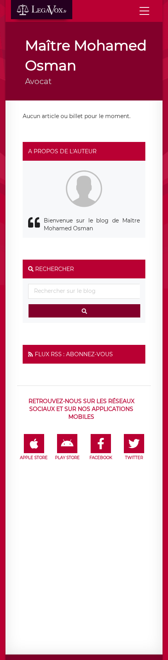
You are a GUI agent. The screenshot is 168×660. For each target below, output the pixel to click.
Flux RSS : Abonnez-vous (74, 354)
